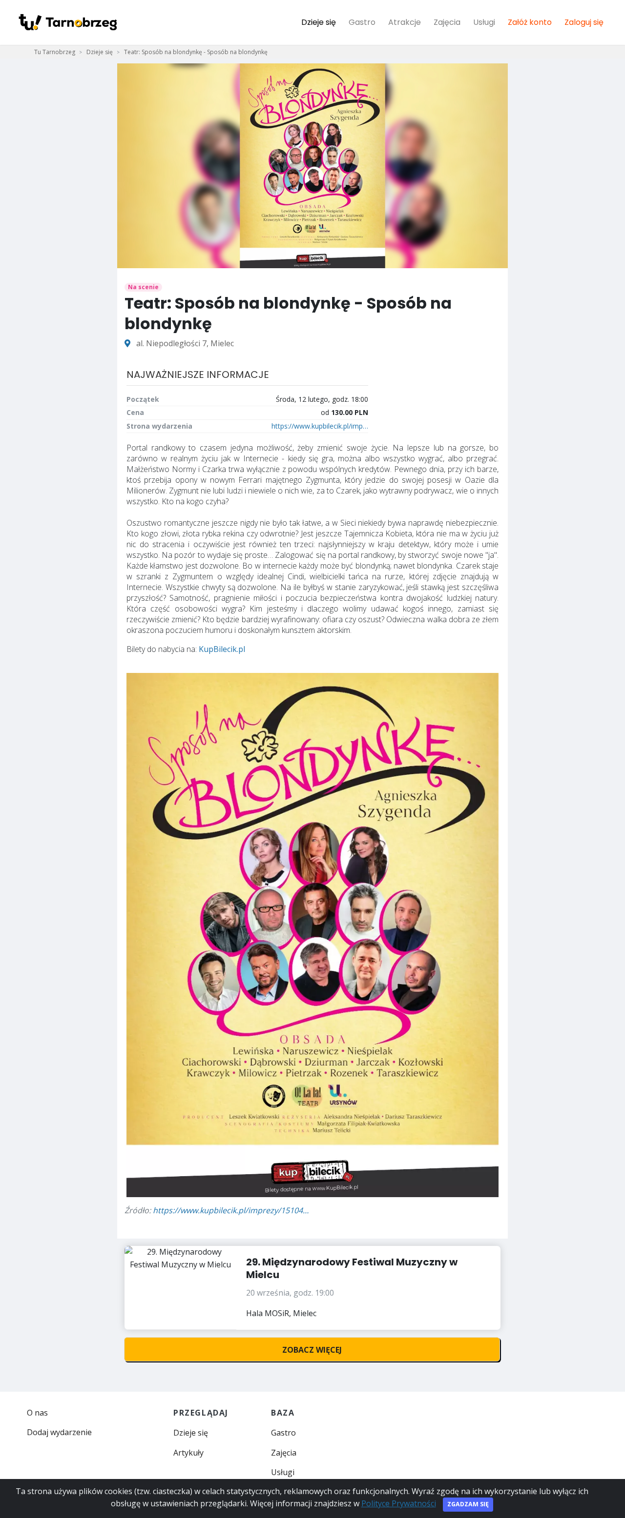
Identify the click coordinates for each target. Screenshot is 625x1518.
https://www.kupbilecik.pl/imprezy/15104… (231, 1210)
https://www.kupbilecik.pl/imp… (319, 426)
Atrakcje (404, 22)
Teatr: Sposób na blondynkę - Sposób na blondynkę (196, 52)
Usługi (484, 22)
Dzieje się (318, 22)
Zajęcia (447, 22)
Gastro (362, 22)
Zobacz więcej (312, 1349)
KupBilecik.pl (222, 649)
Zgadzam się (468, 1504)
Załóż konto (530, 22)
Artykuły (188, 1452)
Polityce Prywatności (398, 1503)
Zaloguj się (584, 22)
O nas (37, 1412)
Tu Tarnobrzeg (54, 52)
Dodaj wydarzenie (59, 1432)
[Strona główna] (67, 22)
